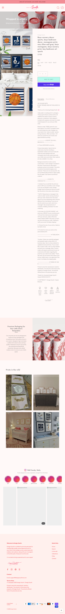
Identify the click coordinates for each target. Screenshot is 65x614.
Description (41, 99)
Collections (55, 554)
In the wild (54, 551)
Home (53, 546)
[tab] (42, 99)
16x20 (50, 62)
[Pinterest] (15, 569)
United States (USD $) (10, 604)
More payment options (48, 88)
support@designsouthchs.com (18, 577)
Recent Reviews (50, 99)
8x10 (42, 62)
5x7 (38, 62)
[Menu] (3, 7)
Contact (54, 558)
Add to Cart (48, 79)
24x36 (39, 65)
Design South (41, 35)
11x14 (46, 62)
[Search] (58, 8)
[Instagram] (11, 569)
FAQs (53, 556)
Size (39, 60)
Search (54, 549)
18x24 (54, 62)
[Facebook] (7, 569)
